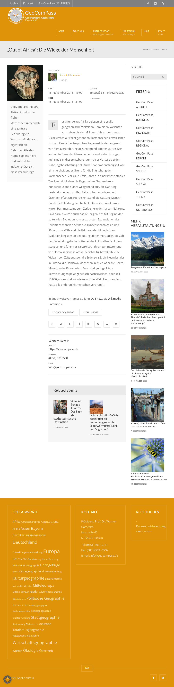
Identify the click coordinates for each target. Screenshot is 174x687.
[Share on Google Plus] (88, 324)
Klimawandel (49, 571)
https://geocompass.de (63, 349)
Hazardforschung (50, 559)
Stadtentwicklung (21, 617)
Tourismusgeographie (28, 630)
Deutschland (25, 542)
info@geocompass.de (62, 367)
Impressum (144, 531)
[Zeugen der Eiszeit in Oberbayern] (147, 249)
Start (61, 30)
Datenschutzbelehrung (151, 526)
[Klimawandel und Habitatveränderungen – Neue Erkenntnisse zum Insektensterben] (147, 455)
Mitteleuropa (43, 585)
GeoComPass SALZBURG (54, 3)
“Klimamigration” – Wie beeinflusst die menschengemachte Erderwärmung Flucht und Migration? (104, 422)
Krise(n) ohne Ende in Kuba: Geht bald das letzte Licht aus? (148, 425)
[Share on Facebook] (51, 324)
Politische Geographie (45, 598)
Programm (129, 32)
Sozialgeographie (41, 610)
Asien (25, 528)
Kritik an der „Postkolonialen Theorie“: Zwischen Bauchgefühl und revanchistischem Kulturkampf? (148, 319)
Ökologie (31, 650)
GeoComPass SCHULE (144, 169)
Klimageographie (30, 571)
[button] (7, 679)
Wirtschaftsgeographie (35, 642)
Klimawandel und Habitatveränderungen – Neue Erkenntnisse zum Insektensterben (149, 476)
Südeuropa (43, 624)
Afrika (16, 521)
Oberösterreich (19, 599)
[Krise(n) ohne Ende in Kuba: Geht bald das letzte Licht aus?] (147, 405)
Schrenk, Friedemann (69, 75)
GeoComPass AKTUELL (144, 104)
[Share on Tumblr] (79, 324)
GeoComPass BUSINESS (144, 117)
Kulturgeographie (28, 578)
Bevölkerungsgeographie (29, 535)
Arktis (16, 529)
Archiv (14, 3)
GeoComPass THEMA (144, 194)
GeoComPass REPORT (144, 156)
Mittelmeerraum (21, 591)
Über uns (78, 30)
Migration (28, 586)
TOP (87, 668)
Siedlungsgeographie (38, 605)
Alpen (44, 521)
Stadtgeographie (45, 617)
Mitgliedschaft (103, 32)
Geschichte (20, 559)
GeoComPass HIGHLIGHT (144, 130)
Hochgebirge (50, 565)
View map (94, 98)
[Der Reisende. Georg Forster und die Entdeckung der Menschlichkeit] (147, 352)
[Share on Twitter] (61, 324)
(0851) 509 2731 (58, 358)
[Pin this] (97, 324)
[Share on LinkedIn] (70, 324)
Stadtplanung (19, 624)
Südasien (30, 624)
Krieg (59, 571)
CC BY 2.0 (96, 298)
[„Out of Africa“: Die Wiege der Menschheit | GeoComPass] (32, 15)
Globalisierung (34, 559)
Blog (146, 30)
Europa (51, 551)
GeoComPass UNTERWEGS (144, 207)
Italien (15, 571)
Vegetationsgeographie (26, 635)
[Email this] (116, 324)
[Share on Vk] (106, 324)
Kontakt (28, 3)
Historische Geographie (26, 565)
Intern (161, 32)
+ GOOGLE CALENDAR (63, 312)
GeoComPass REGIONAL (144, 143)
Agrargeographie (30, 521)
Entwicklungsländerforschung (27, 552)
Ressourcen (20, 605)
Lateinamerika (53, 578)
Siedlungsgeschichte (21, 611)
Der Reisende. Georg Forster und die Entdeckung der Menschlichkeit (148, 373)
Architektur (53, 521)
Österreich (46, 651)
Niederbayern (39, 592)
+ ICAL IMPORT (90, 312)
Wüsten (17, 651)
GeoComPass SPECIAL (144, 181)
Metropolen (18, 586)
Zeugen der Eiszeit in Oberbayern (148, 267)
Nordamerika (55, 591)
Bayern (37, 528)
